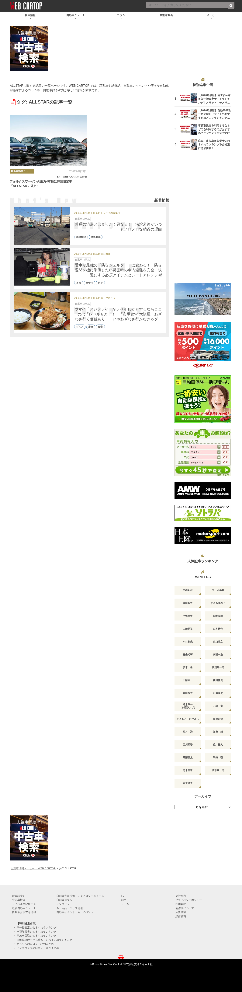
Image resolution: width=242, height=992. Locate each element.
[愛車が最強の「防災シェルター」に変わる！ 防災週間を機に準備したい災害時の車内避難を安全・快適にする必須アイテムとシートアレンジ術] (42, 267)
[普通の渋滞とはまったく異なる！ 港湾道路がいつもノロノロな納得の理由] (42, 226)
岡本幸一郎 (218, 770)
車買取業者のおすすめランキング (36, 931)
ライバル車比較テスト (25, 904)
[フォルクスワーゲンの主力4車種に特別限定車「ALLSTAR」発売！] (48, 140)
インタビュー (64, 904)
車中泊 (89, 282)
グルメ (80, 326)
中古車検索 (18, 899)
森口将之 (218, 641)
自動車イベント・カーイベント (74, 912)
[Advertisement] (203, 220)
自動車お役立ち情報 (24, 912)
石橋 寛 (218, 706)
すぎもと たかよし (188, 718)
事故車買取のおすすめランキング (36, 935)
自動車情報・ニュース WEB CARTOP (33, 868)
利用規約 (180, 904)
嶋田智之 (188, 603)
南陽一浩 (218, 654)
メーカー (126, 904)
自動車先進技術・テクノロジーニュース (80, 895)
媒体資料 (180, 916)
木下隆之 (188, 783)
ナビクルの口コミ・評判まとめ (35, 943)
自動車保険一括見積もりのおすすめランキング (44, 939)
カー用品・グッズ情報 (69, 908)
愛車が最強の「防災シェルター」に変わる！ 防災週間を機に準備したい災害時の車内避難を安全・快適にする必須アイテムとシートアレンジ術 (118, 270)
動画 (123, 899)
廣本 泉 (188, 667)
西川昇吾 (188, 744)
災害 (78, 282)
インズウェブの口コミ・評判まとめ (38, 947)
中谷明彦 (188, 590)
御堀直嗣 (218, 615)
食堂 (100, 326)
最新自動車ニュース (22, 171)
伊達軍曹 (188, 615)
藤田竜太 (188, 693)
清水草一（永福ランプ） (187, 706)
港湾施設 (81, 237)
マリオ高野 (218, 590)
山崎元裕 (188, 628)
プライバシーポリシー (188, 899)
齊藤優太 (188, 757)
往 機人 (218, 744)
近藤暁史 (218, 693)
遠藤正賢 (218, 718)
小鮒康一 (188, 680)
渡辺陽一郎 (218, 667)
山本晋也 (218, 628)
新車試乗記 (18, 895)
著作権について (184, 908)
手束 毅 (218, 757)
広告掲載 (180, 912)
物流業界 (96, 237)
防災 (100, 282)
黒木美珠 (188, 770)
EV (122, 895)
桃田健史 (218, 680)
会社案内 (180, 895)
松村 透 (188, 731)
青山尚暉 (105, 254)
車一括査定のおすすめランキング (36, 927)
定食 (90, 326)
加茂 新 (218, 731)
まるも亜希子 (218, 603)
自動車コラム (82, 218)
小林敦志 (188, 641)
